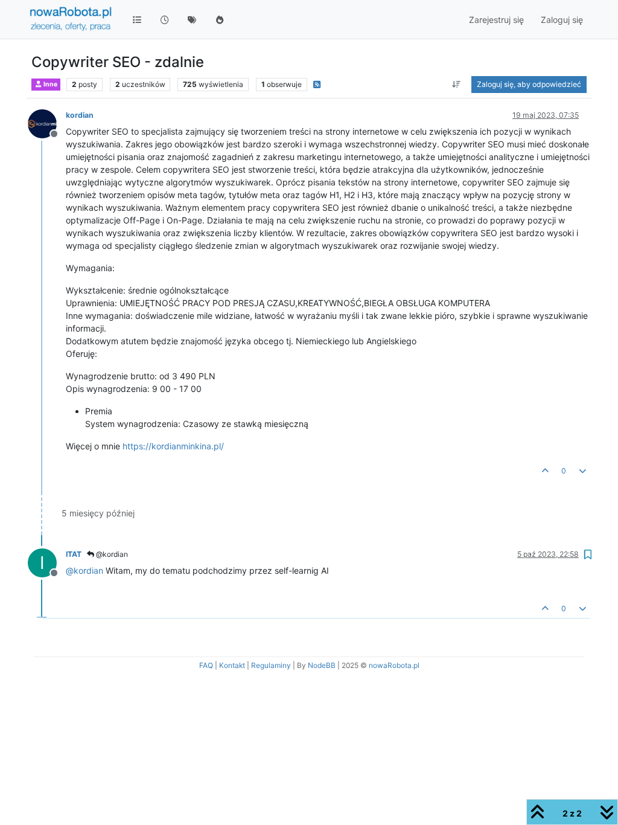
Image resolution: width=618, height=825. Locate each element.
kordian (80, 115)
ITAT (73, 554)
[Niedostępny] (47, 123)
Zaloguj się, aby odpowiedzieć (529, 84)
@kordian (111, 554)
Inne (49, 84)
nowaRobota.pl (394, 665)
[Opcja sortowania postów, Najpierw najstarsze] (457, 84)
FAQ (206, 665)
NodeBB (322, 665)
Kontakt (232, 665)
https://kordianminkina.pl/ (173, 446)
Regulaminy (271, 665)
